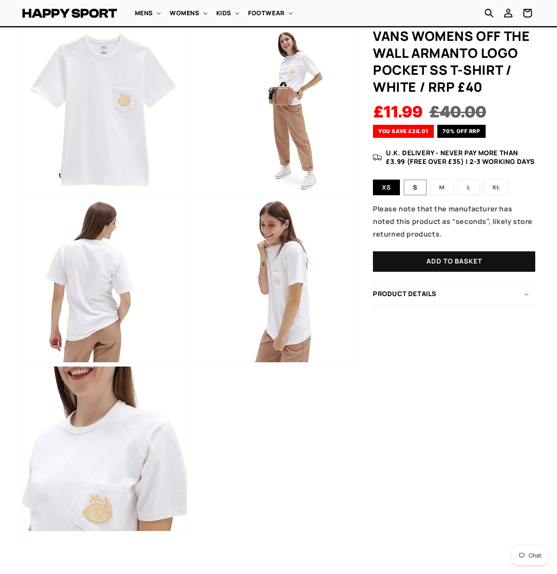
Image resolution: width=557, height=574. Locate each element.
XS (386, 187)
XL (500, 189)
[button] (147, 13)
